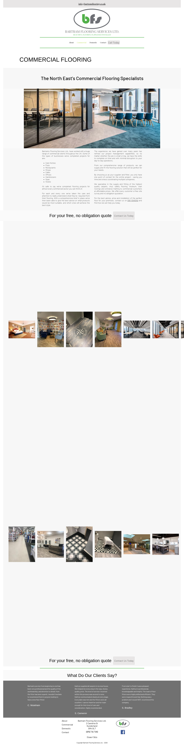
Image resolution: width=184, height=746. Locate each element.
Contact (65, 732)
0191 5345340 (132, 200)
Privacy (89, 737)
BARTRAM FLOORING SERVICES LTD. (92, 31)
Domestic (66, 728)
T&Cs (95, 737)
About (64, 720)
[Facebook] (123, 732)
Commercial (67, 724)
